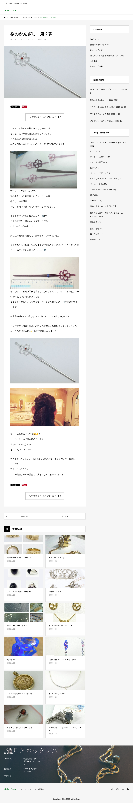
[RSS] (128, 789)
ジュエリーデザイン (98, 173)
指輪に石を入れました (99, 100)
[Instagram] (117, 789)
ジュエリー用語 (96, 184)
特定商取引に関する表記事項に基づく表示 (107, 56)
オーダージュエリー (28, 39)
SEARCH (129, 3)
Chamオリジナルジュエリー (31, 770)
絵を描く (93, 239)
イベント (93, 151)
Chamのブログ (96, 50)
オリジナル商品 (96, 162)
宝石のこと (94, 200)
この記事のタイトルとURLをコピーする (44, 117)
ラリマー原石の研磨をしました (103, 107)
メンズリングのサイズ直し (101, 121)
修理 (92, 195)
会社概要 (93, 61)
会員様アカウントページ (100, 45)
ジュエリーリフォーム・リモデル (103, 179)
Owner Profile (96, 66)
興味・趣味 (94, 229)
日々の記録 (94, 234)
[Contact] (122, 789)
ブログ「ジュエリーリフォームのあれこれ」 (108, 142)
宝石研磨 (93, 222)
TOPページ (94, 39)
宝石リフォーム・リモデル (101, 206)
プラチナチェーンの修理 (100, 114)
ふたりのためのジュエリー (101, 189)
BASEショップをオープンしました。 (105, 89)
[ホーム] (4, 17)
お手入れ (93, 168)
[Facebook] (112, 789)
